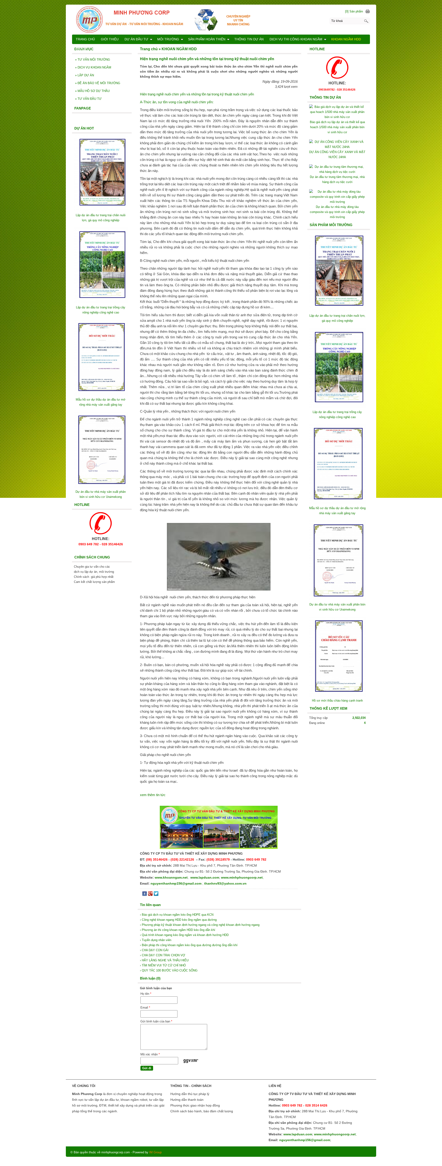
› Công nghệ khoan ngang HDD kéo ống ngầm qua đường (178, 919)
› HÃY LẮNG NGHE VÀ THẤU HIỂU (164, 960)
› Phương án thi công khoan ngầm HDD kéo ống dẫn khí (177, 930)
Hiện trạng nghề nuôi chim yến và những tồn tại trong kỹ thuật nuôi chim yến (197, 94)
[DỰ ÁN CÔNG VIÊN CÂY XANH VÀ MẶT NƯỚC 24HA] (337, 147)
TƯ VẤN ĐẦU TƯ (88, 98)
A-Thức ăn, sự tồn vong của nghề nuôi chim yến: (176, 102)
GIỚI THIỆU (110, 39)
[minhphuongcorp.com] (221, 19)
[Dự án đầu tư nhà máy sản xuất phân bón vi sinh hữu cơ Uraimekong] (337, 599)
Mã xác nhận (150, 1054)
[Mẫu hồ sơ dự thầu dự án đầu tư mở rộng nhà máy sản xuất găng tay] (337, 503)
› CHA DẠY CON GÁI (154, 950)
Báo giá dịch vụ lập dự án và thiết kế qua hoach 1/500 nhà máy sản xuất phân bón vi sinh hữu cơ (337, 127)
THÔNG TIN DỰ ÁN (249, 39)
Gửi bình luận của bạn (156, 1021)
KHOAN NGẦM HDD (346, 39)
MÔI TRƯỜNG (168, 39)
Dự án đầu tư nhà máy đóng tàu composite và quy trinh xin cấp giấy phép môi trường (337, 212)
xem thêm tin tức (153, 795)
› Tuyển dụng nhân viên (155, 940)
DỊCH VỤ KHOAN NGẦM (93, 67)
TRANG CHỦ (85, 39)
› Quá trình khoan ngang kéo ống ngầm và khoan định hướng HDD (184, 935)
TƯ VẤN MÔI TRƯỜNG (92, 59)
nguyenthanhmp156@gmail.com (176, 883)
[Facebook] (144, 895)
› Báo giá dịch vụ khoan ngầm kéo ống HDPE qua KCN (176, 914)
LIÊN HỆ (82, 48)
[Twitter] (156, 895)
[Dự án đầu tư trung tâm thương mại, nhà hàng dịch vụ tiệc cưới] (337, 172)
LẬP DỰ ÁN (84, 75)
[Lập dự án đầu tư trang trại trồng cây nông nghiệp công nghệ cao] (337, 407)
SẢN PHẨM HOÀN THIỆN (206, 39)
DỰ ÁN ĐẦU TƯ (136, 39)
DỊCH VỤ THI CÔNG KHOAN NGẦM (296, 39)
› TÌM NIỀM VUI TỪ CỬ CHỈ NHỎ (163, 965)
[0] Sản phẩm (354, 11)
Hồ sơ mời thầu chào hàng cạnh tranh (337, 700)
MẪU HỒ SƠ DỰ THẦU (92, 91)
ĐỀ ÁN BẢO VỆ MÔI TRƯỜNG (97, 83)
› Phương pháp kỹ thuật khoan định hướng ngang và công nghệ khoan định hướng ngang (199, 925)
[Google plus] (150, 895)
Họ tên (145, 993)
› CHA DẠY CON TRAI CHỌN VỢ (162, 955)
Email (145, 1007)
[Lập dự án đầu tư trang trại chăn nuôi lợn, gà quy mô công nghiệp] (337, 310)
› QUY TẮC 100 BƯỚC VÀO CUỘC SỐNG (169, 970)
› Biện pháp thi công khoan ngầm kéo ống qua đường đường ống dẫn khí (189, 945)
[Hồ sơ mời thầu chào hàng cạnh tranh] (337, 695)
